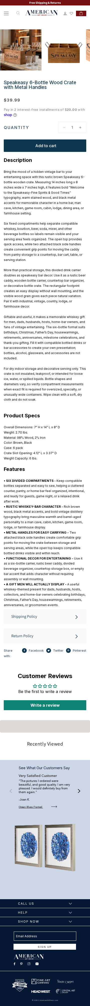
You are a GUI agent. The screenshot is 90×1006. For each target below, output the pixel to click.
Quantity (16, 127)
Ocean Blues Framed (31, 807)
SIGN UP (45, 946)
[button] (6, 13)
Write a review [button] (45, 705)
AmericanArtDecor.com (49, 1000)
